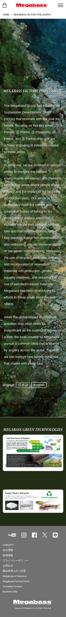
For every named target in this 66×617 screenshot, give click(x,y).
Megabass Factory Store (16, 581)
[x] (44, 535)
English (39, 385)
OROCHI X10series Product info (33, 465)
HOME (6, 14)
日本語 (23, 385)
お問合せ (8, 565)
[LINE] (55, 535)
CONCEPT (8, 544)
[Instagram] (23, 535)
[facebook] (34, 535)
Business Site (10, 591)
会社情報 (8, 550)
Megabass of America (14, 576)
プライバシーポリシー (15, 560)
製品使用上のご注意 (14, 570)
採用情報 (8, 555)
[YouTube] (12, 535)
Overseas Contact (12, 586)
